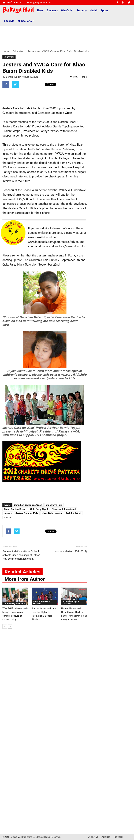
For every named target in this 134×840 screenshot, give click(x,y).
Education (8, 57)
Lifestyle (9, 21)
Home (5, 51)
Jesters (8, 513)
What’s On (67, 10)
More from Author (25, 579)
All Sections (24, 21)
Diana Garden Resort (15, 509)
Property (82, 10)
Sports (105, 10)
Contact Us (93, 836)
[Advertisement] (67, 36)
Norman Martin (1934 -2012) (71, 551)
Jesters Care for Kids (27, 513)
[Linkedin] (123, 2)
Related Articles (22, 572)
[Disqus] (44, 684)
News (40, 10)
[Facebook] (117, 2)
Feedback (118, 836)
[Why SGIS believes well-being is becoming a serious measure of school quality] (15, 596)
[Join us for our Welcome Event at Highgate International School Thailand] (44, 596)
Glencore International (64, 509)
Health (94, 10)
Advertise (106, 836)
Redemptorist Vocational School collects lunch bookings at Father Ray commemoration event (21, 554)
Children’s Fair (54, 504)
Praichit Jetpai (73, 513)
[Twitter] (129, 2)
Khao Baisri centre (52, 513)
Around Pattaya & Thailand (41, 602)
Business (52, 10)
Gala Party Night (39, 509)
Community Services (14, 603)
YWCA (7, 517)
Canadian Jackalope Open (28, 504)
